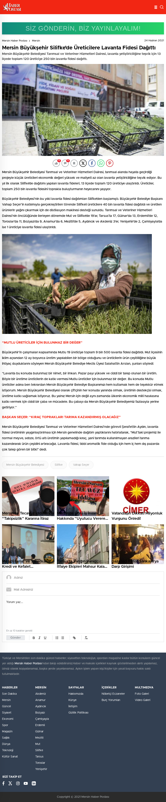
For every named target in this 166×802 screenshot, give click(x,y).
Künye (72, 700)
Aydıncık (40, 706)
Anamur (40, 700)
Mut (37, 744)
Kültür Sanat (10, 756)
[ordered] (57, 637)
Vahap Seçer (81, 464)
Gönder (15, 637)
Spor (5, 725)
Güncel (6, 706)
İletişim (72, 706)
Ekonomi (7, 719)
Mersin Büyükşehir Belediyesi (25, 464)
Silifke (59, 464)
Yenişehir (41, 769)
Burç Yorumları (111, 700)
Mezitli (39, 737)
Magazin (7, 731)
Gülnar (39, 731)
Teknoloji (7, 750)
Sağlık (6, 737)
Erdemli (40, 725)
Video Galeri (142, 700)
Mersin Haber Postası (14, 40)
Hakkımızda (75, 693)
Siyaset (6, 712)
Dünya (6, 744)
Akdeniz (40, 693)
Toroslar (40, 763)
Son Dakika (9, 693)
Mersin (36, 40)
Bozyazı (40, 712)
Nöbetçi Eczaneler (113, 693)
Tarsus (39, 756)
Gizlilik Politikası (78, 712)
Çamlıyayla (42, 719)
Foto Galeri (142, 693)
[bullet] (62, 637)
